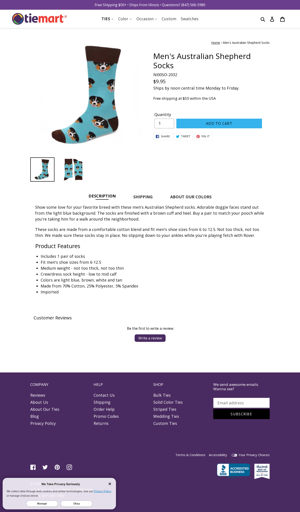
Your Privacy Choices (254, 455)
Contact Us (104, 395)
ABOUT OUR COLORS (190, 196)
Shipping (102, 402)
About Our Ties (44, 409)
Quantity (162, 114)
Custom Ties (165, 423)
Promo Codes (106, 416)
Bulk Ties (162, 395)
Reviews (37, 395)
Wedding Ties (166, 416)
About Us (39, 402)
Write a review (150, 338)
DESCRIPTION (102, 195)
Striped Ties (164, 409)
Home (215, 43)
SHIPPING (143, 196)
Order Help (104, 409)
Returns (101, 423)
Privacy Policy (43, 423)
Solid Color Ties (168, 402)
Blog (34, 416)
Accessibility (218, 455)
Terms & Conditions (190, 455)
